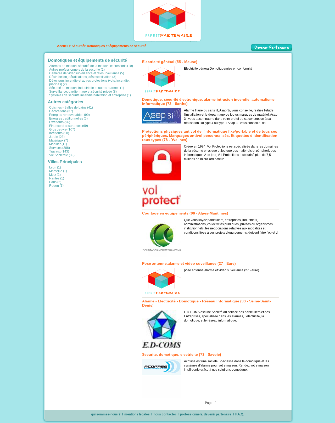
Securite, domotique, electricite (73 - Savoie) (181, 354)
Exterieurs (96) (59, 122)
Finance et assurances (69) (68, 126)
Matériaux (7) (58, 140)
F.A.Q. (239, 414)
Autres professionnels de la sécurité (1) (77, 69)
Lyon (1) (55, 167)
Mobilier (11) (58, 144)
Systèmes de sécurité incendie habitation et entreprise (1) (90, 95)
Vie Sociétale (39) (62, 155)
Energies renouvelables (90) (69, 115)
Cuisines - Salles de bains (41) (71, 107)
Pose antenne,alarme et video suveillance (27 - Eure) (189, 263)
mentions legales (137, 414)
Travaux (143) (59, 151)
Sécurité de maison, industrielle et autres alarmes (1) (86, 88)
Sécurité (78, 46)
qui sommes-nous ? (105, 414)
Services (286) (59, 148)
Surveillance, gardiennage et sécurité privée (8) (83, 91)
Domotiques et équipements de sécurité (116, 46)
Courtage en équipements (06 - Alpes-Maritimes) (185, 213)
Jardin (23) (57, 137)
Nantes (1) (56, 178)
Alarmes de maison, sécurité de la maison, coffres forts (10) (91, 66)
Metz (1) (55, 175)
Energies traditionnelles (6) (68, 118)
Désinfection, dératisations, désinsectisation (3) (82, 77)
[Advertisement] (87, 224)
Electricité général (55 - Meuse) (169, 62)
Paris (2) (55, 182)
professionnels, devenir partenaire (205, 414)
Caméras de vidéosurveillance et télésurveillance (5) (86, 73)
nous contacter (165, 414)
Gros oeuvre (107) (62, 129)
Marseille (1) (58, 171)
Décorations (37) (61, 111)
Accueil (62, 46)
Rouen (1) (56, 186)
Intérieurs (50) (59, 133)
